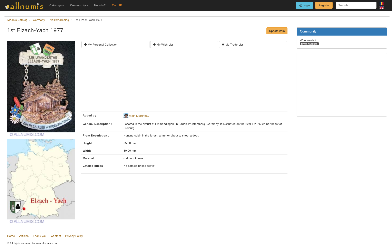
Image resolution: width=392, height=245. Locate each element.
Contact (56, 235)
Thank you (40, 235)
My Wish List (164, 44)
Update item (277, 30)
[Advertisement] (184, 81)
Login (306, 5)
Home (11, 235)
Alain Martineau (139, 115)
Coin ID (117, 5)
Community (78, 5)
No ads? (100, 5)
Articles (24, 235)
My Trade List (234, 44)
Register (323, 5)
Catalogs (55, 5)
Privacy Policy (74, 235)
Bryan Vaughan (309, 44)
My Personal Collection (102, 44)
